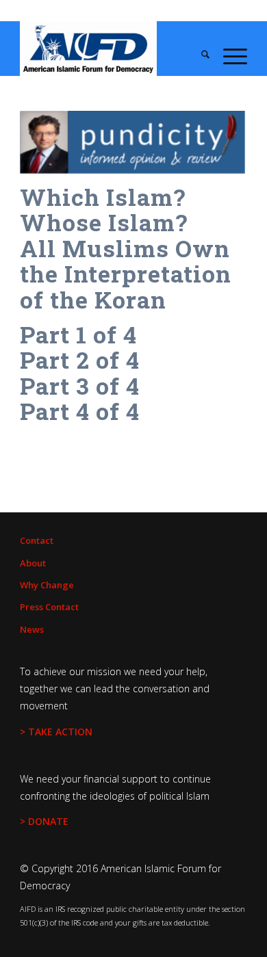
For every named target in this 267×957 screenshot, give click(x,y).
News (32, 629)
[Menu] (228, 55)
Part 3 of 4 (80, 385)
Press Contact (49, 607)
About (33, 563)
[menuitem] (198, 55)
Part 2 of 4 (80, 359)
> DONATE (44, 821)
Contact (36, 540)
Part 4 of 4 (80, 410)
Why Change (47, 585)
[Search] (198, 55)
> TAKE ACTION (56, 731)
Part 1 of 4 (78, 334)
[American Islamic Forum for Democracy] (110, 48)
